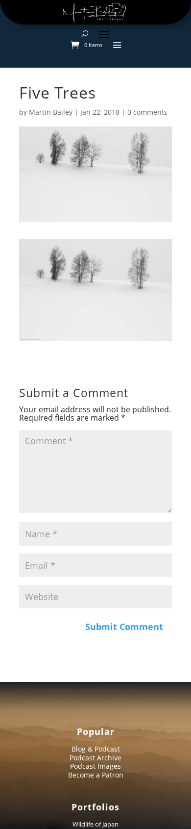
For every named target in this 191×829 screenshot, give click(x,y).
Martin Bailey (50, 112)
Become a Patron (95, 774)
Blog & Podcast (96, 749)
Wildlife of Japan (95, 824)
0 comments (147, 112)
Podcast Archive (95, 757)
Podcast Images (95, 766)
